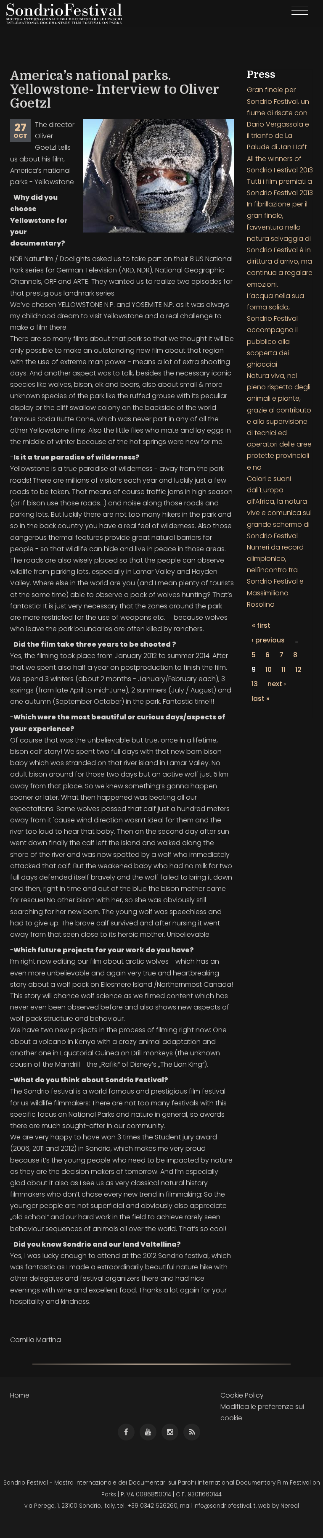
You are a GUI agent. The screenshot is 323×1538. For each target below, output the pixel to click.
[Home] (67, 13)
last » (261, 698)
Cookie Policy (242, 1395)
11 (283, 669)
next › (276, 684)
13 (255, 684)
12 (298, 669)
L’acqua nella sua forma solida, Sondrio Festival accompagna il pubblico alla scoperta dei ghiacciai (275, 330)
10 (268, 669)
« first (261, 625)
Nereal (290, 1506)
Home (19, 1395)
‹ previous (268, 640)
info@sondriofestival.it (224, 1506)
